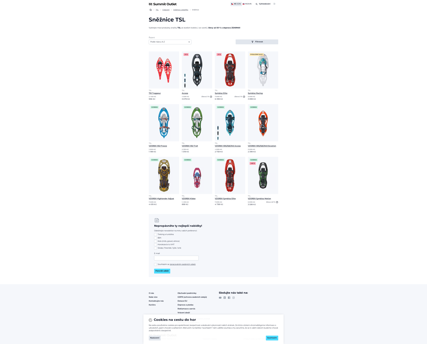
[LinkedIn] (224, 297)
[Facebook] (229, 297)
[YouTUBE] (220, 297)
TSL (150, 90)
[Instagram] (233, 297)
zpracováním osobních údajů (183, 264)
